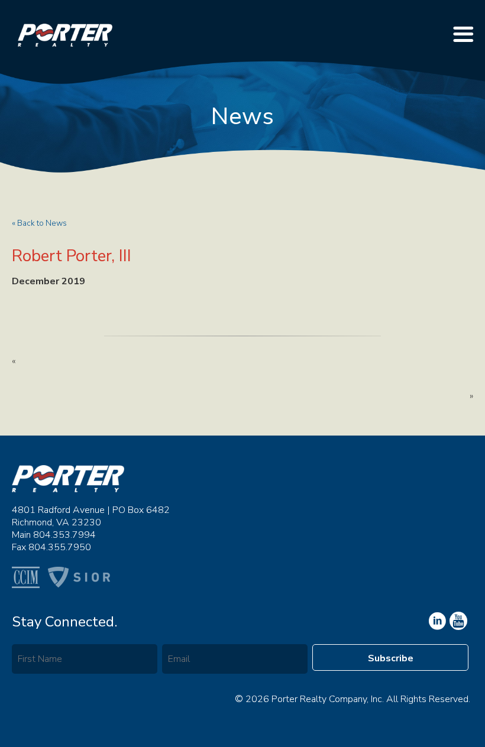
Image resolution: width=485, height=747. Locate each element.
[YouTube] (436, 621)
